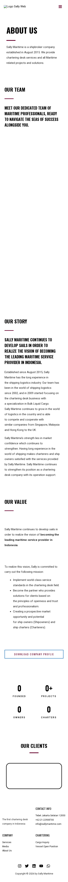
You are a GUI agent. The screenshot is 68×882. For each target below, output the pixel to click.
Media (5, 846)
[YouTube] (41, 866)
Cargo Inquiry (42, 842)
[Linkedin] (34, 866)
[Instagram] (20, 866)
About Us (7, 850)
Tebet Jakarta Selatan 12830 (50, 815)
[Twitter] (27, 866)
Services (6, 842)
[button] (11, 776)
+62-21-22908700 (45, 820)
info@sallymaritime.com (48, 824)
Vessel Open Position (47, 846)
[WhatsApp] (48, 866)
